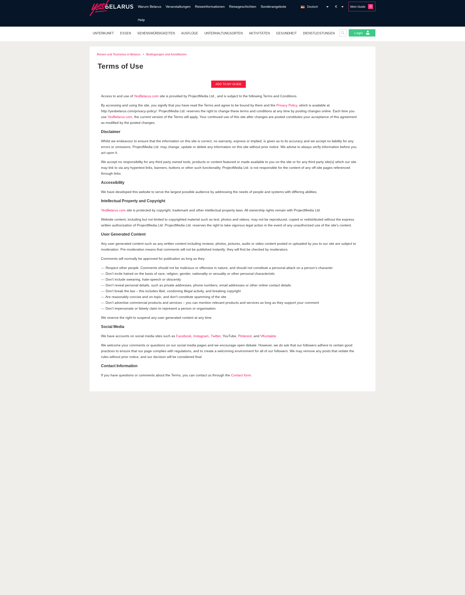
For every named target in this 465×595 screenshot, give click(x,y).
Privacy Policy (286, 105)
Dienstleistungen (319, 33)
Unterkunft (103, 33)
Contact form (241, 375)
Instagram (201, 336)
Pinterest (245, 336)
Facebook (183, 336)
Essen (125, 33)
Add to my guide (228, 84)
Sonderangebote (273, 6)
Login (359, 33)
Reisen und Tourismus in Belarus (118, 54)
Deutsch (312, 6)
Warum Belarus (149, 6)
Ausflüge (189, 33)
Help (141, 20)
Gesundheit (286, 33)
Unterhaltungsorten (223, 33)
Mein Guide (357, 6)
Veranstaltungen (178, 6)
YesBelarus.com (146, 96)
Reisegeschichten (242, 6)
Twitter (216, 336)
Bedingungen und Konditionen (166, 54)
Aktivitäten (259, 33)
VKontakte (268, 336)
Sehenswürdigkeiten (156, 33)
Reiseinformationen (210, 6)
